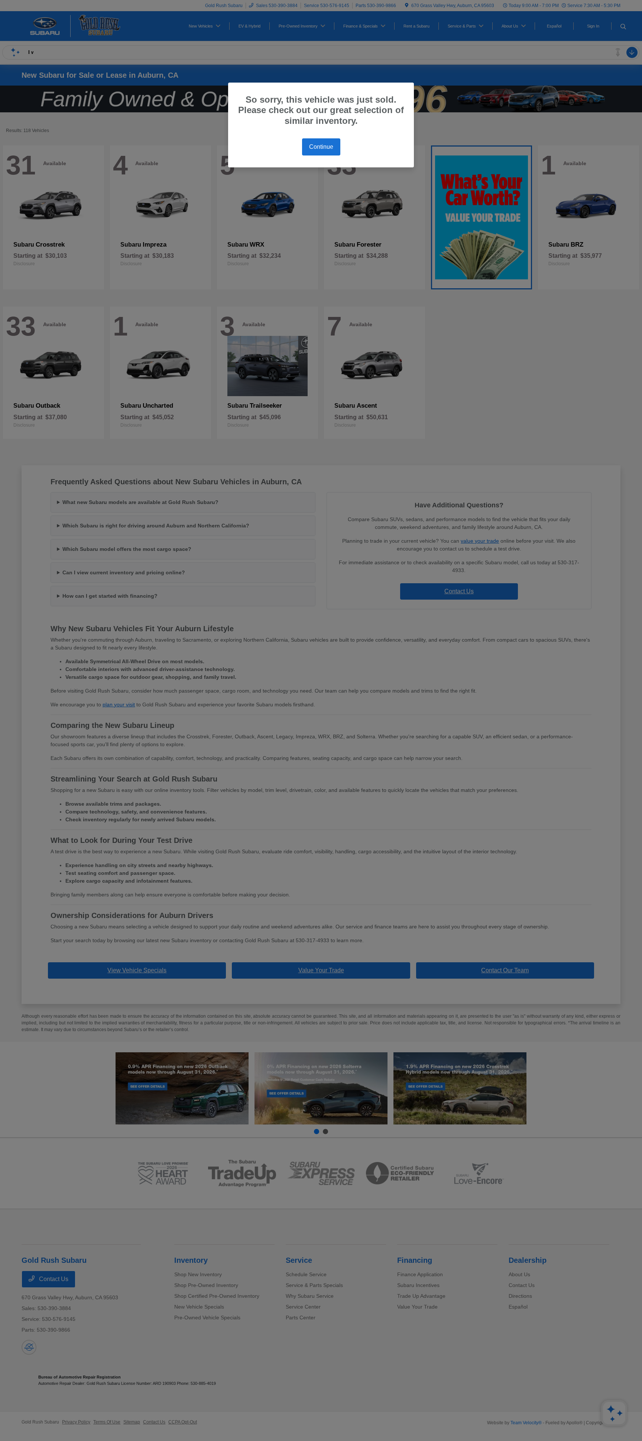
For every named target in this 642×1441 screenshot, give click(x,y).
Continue (321, 147)
